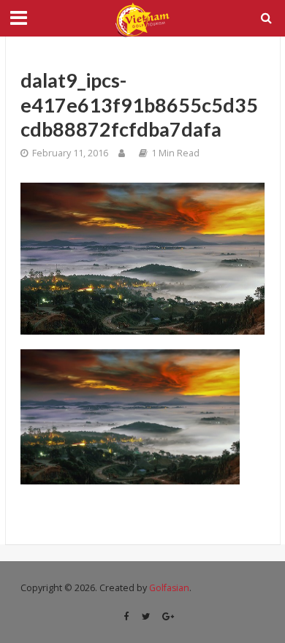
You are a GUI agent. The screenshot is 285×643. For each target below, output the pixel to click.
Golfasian (169, 588)
